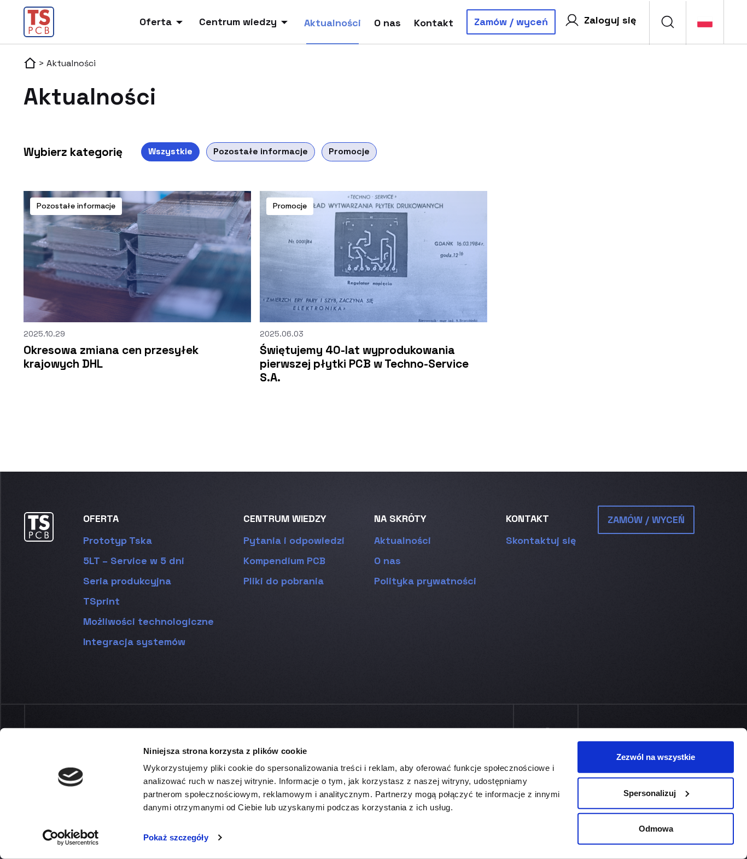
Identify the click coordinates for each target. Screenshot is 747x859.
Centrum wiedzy (238, 21)
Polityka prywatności (425, 580)
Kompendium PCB (284, 560)
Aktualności (332, 22)
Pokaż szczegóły (175, 837)
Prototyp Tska (117, 540)
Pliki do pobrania (283, 580)
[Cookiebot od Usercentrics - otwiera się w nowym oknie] (71, 837)
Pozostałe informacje (260, 151)
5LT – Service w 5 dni (133, 560)
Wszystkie (170, 151)
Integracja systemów (134, 641)
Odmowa (656, 828)
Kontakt (433, 22)
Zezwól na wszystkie (655, 757)
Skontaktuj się (541, 540)
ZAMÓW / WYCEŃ (646, 519)
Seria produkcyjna (127, 580)
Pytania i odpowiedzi (294, 540)
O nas (387, 22)
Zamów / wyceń (511, 21)
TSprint (101, 601)
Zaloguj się (610, 20)
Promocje (349, 151)
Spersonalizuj (649, 792)
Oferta (155, 21)
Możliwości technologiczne (148, 621)
